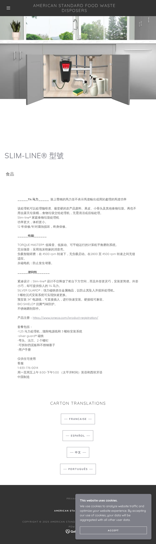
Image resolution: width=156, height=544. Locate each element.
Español (78, 435)
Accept (113, 530)
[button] (8, 8)
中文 (78, 452)
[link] (74, 11)
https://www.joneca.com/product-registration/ (65, 318)
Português (78, 469)
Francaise (78, 419)
